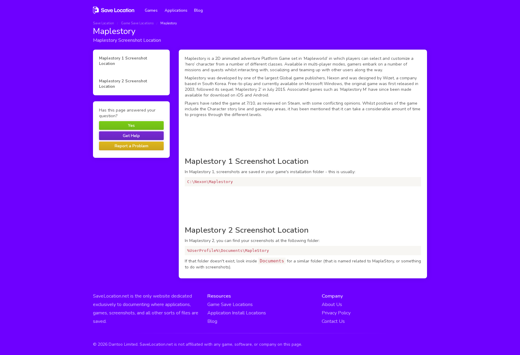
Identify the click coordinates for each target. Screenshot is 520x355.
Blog (198, 10)
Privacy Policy (336, 313)
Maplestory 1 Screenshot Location (123, 61)
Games (151, 10)
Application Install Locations (236, 313)
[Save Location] (113, 13)
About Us (332, 304)
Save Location (103, 23)
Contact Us (333, 321)
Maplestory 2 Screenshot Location (123, 83)
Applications (176, 10)
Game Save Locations (137, 23)
